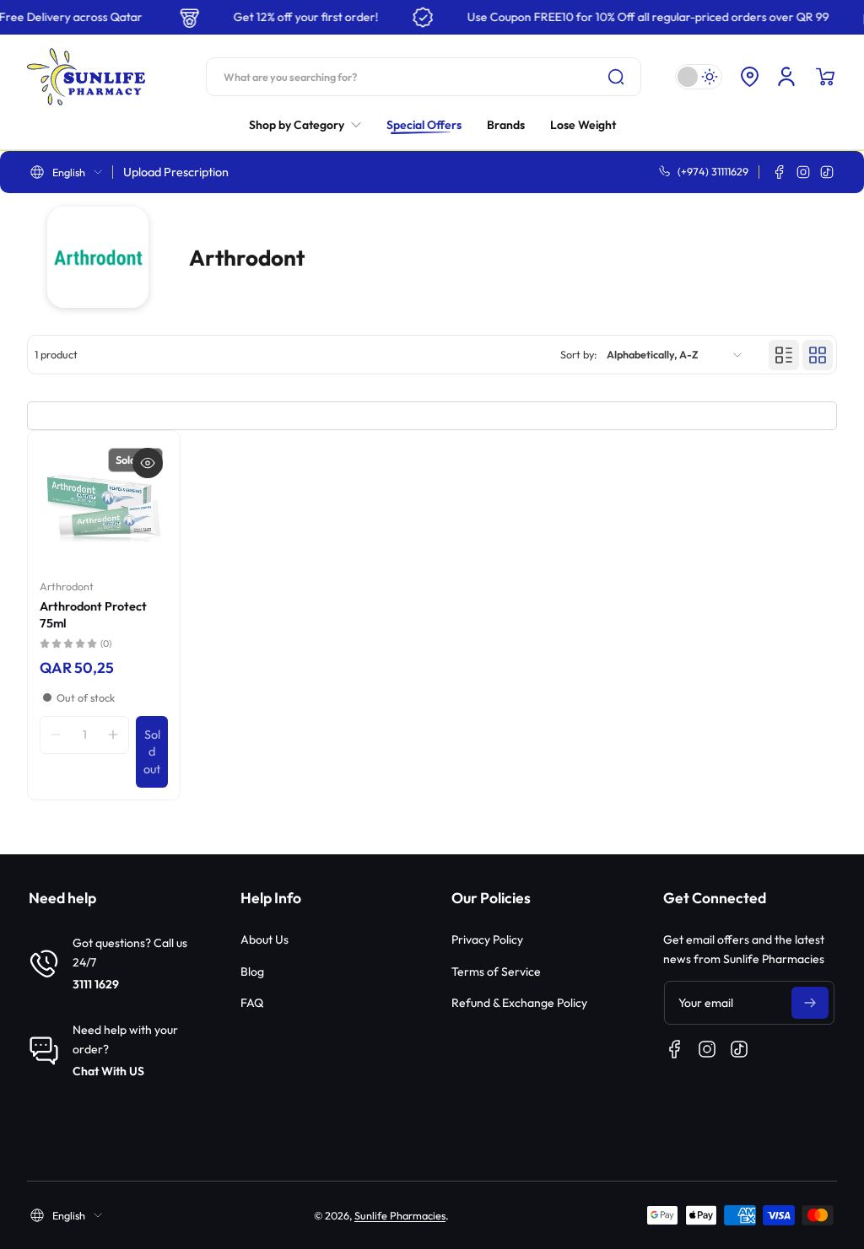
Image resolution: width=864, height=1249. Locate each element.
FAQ (251, 1002)
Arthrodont (67, 586)
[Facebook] (780, 172)
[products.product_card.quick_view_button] (147, 463)
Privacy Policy (487, 939)
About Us (264, 939)
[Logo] (86, 76)
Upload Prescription (176, 172)
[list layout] (784, 355)
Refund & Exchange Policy (519, 1002)
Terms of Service (496, 971)
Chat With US (108, 1071)
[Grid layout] (817, 355)
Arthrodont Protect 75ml (93, 615)
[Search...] (615, 76)
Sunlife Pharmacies (400, 1215)
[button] (749, 77)
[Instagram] (803, 172)
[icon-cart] (825, 77)
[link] (311, 125)
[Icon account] (786, 77)
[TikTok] (827, 172)
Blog (252, 971)
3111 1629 (96, 984)
